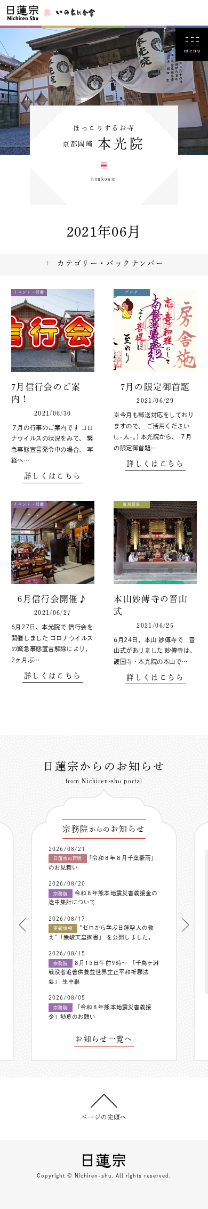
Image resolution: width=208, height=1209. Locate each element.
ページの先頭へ (103, 1117)
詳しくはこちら (52, 476)
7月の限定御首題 (155, 387)
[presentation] (22, 924)
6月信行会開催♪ (52, 599)
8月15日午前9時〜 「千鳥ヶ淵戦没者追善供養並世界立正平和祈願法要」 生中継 (104, 972)
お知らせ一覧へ (103, 1039)
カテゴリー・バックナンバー (110, 263)
